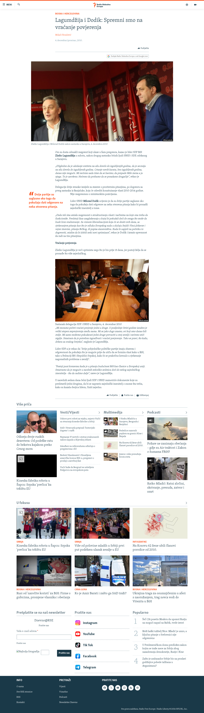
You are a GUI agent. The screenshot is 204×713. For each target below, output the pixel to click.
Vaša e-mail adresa (27, 631)
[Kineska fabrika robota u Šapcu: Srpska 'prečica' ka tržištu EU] (37, 465)
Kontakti (21, 702)
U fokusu (23, 503)
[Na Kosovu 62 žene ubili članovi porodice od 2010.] (111, 445)
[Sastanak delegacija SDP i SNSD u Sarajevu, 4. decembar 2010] (102, 321)
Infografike (140, 542)
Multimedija (113, 412)
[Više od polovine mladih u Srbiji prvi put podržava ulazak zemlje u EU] (102, 523)
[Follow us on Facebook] (104, 687)
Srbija (20, 542)
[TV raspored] (137, 687)
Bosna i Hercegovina (67, 14)
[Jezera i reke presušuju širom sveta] (111, 457)
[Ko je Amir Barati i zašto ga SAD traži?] (102, 570)
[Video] (195, 5)
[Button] (143, 48)
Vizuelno (63, 692)
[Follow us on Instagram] (124, 687)
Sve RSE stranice (24, 692)
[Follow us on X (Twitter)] (111, 687)
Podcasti (153, 412)
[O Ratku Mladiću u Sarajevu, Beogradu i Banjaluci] (111, 421)
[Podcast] (187, 5)
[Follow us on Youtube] (117, 687)
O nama (20, 686)
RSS (18, 697)
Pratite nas (64, 653)
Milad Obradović (63, 35)
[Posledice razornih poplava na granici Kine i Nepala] (111, 433)
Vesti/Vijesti (69, 412)
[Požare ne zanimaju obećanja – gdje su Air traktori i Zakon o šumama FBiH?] (167, 428)
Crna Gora (81, 589)
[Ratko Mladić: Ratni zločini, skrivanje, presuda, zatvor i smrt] (167, 468)
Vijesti (62, 686)
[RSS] (131, 687)
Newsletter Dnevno (68, 702)
